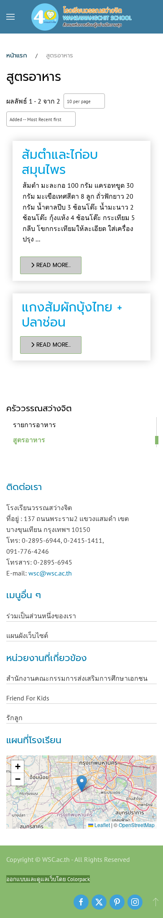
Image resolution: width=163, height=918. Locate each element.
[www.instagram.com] (135, 902)
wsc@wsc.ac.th (50, 573)
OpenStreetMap (137, 824)
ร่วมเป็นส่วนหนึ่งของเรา (41, 616)
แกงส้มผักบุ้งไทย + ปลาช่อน (72, 315)
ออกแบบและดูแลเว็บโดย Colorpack (48, 879)
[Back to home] (81, 17)
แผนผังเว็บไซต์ (27, 635)
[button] (10, 17)
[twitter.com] (99, 902)
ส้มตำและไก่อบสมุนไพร (60, 162)
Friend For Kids (27, 698)
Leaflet (101, 824)
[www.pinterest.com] (117, 902)
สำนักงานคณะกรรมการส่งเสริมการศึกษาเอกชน (77, 678)
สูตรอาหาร (29, 440)
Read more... (52, 265)
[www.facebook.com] (81, 902)
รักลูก (14, 717)
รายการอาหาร (34, 424)
